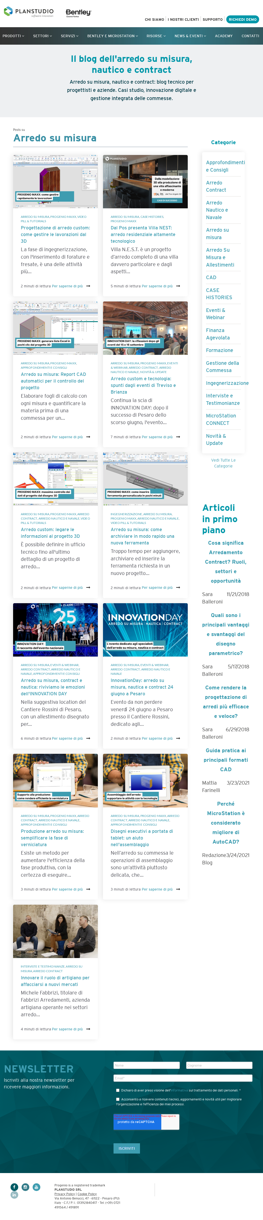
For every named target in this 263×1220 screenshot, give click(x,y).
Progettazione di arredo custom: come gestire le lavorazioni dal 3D (55, 234)
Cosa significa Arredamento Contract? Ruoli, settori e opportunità (226, 562)
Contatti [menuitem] (250, 36)
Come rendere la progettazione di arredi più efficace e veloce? (226, 702)
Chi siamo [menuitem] (154, 19)
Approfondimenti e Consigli (44, 367)
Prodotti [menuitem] (12, 36)
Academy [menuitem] (224, 36)
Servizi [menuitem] (68, 36)
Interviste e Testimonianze (43, 966)
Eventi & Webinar (64, 665)
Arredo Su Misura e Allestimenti (220, 257)
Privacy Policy (64, 1194)
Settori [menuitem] (41, 36)
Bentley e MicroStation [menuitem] (111, 36)
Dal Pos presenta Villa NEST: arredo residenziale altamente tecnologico (143, 234)
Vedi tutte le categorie (223, 463)
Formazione (219, 350)
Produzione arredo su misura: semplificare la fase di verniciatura (52, 838)
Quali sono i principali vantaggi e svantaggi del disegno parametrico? (225, 634)
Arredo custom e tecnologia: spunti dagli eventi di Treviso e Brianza (143, 385)
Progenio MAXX (63, 217)
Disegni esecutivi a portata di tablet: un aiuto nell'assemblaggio (142, 838)
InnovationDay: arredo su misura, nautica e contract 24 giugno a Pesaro (142, 687)
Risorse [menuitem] (154, 36)
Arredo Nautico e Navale (59, 518)
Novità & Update (153, 372)
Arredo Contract (143, 367)
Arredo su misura (35, 217)
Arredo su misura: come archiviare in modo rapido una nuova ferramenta (142, 536)
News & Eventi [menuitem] (189, 36)
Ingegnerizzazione (126, 514)
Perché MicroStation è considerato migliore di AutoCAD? (226, 823)
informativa (179, 1090)
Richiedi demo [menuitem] (243, 19)
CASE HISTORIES (151, 217)
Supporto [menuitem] (213, 19)
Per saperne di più (68, 286)
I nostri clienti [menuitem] (183, 19)
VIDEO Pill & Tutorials (128, 523)
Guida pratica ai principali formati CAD (226, 759)
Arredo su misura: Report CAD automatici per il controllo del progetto (53, 381)
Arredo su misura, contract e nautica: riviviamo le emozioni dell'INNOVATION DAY (53, 687)
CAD (211, 277)
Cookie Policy (87, 1194)
